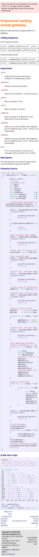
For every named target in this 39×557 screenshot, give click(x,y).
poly (8, 469)
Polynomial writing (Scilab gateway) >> (34, 520)
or (6, 508)
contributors (10, 554)
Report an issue (8, 513)
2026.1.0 (6, 6)
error (33, 508)
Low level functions (19, 521)
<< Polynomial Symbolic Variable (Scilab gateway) (6, 520)
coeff (13, 506)
